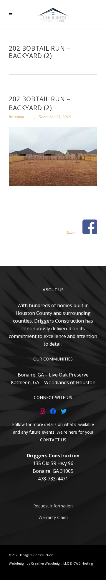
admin (19, 116)
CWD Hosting (83, 563)
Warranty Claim (53, 517)
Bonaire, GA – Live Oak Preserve (53, 374)
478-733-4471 (53, 478)
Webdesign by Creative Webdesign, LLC (39, 563)
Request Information (53, 506)
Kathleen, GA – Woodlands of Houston (53, 382)
